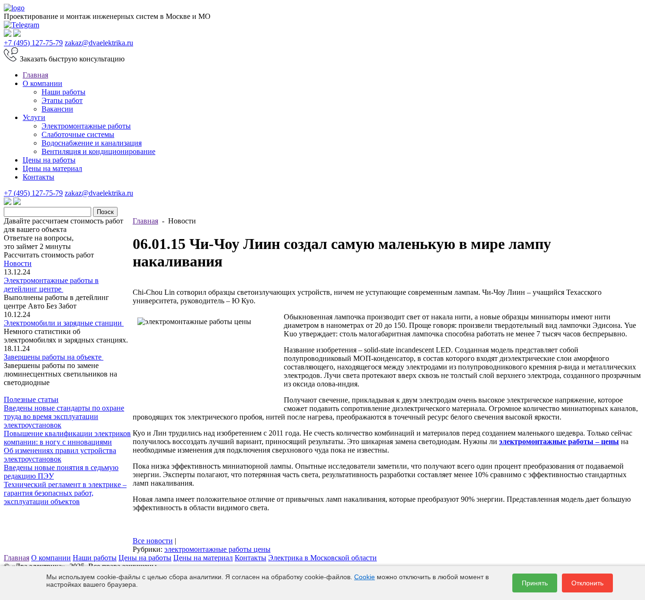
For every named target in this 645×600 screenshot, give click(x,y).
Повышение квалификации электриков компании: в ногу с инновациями (67, 437)
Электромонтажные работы (86, 126)
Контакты (38, 177)
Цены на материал (52, 168)
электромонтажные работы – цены (559, 441)
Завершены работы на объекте (53, 357)
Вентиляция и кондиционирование (98, 151)
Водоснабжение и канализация (92, 143)
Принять (535, 583)
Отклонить (587, 583)
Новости (18, 263)
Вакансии (57, 109)
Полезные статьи (31, 399)
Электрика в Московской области (322, 558)
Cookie (364, 577)
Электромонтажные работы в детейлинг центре (51, 284)
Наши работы (63, 92)
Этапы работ (62, 100)
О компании (42, 83)
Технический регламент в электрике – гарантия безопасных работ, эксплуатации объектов (65, 493)
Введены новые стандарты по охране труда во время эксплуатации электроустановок (64, 416)
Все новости (153, 541)
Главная (35, 75)
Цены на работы (49, 160)
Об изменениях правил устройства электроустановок (60, 454)
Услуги (34, 117)
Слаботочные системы (78, 134)
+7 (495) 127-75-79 (33, 43)
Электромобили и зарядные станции (64, 323)
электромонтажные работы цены (217, 549)
